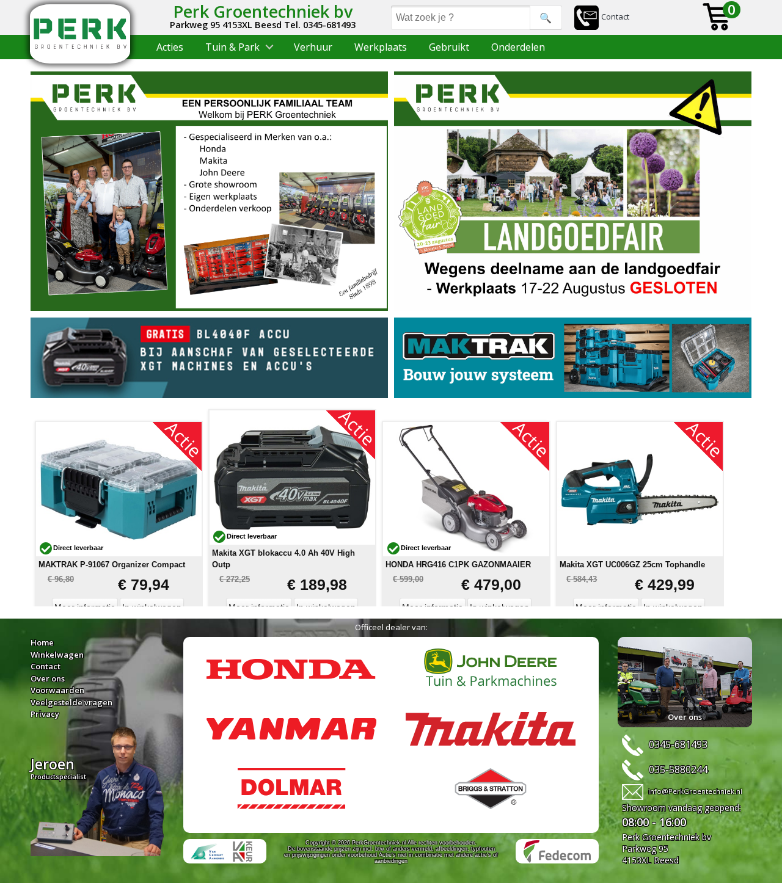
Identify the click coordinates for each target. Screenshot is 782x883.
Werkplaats (380, 47)
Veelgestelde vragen (71, 702)
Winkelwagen (57, 654)
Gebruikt (449, 47)
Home (42, 642)
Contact (615, 16)
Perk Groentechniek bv (263, 11)
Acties (169, 47)
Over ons (48, 678)
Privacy (45, 713)
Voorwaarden (57, 690)
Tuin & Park (232, 47)
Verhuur (313, 47)
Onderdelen (518, 47)
